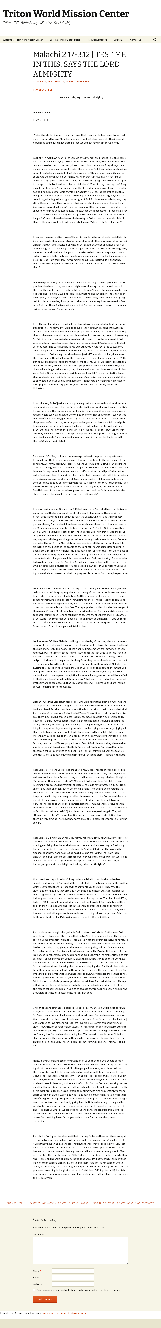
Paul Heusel (83, 81)
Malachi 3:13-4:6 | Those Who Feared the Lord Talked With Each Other (113, 1203)
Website (37, 1284)
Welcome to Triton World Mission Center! (23, 39)
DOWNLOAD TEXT (42, 89)
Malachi (60, 81)
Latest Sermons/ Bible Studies (65, 39)
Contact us (135, 39)
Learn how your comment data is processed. (65, 1312)
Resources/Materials (97, 39)
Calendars (119, 39)
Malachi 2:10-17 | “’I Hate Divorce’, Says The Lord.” (35, 1203)
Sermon (69, 81)
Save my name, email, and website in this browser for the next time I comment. (79, 1289)
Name (37, 1270)
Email (37, 1277)
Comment (39, 1234)
